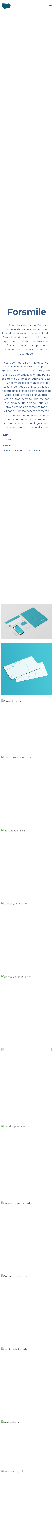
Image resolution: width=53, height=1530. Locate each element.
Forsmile (14, 325)
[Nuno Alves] (6, 6)
